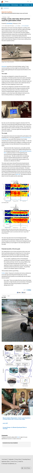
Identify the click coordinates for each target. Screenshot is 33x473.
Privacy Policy (18, 459)
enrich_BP (5, 423)
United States (26, 468)
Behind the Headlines (7, 12)
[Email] (23, 292)
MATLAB (18, 174)
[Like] (24, 290)
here (18, 437)
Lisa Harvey (9, 23)
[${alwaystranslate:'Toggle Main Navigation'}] (30, 1)
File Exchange (14, 5)
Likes (18, 25)
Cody (21, 5)
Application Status (6, 461)
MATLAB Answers (5, 5)
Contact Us (20, 461)
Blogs (6, 1)
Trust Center (4, 459)
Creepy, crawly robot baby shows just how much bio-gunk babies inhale (16, 19)
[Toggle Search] (28, 1)
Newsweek (4, 66)
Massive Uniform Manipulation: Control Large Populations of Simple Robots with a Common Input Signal (16, 418)
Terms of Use (14, 461)
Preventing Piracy (26, 459)
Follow (29, 290)
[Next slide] (30, 4)
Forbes (3, 273)
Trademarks (11, 459)
